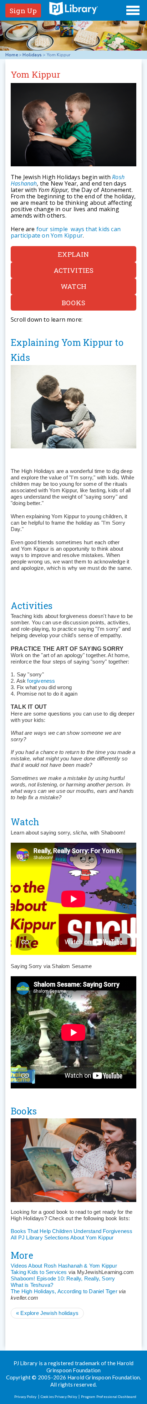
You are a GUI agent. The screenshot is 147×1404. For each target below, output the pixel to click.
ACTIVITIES (74, 270)
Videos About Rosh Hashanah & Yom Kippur (64, 1266)
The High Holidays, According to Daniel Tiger (64, 1291)
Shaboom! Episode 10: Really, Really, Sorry (63, 1278)
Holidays (32, 55)
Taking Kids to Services (39, 1272)
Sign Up (23, 10)
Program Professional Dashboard (108, 1396)
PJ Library (73, 8)
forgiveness (41, 681)
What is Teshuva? (32, 1285)
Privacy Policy (25, 1396)
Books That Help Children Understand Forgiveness (71, 1231)
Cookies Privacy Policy (59, 1396)
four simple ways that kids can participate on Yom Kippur (66, 232)
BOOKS (73, 302)
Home (11, 55)
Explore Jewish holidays (47, 1313)
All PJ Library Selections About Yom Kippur (62, 1237)
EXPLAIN (73, 254)
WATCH (73, 286)
